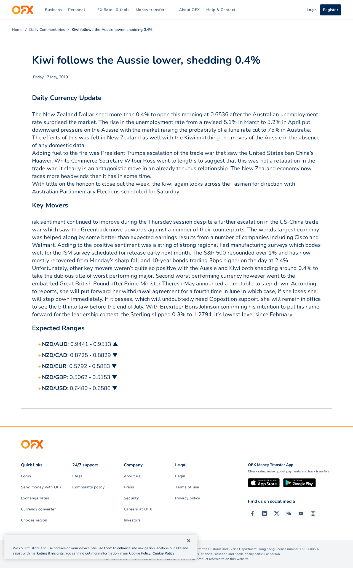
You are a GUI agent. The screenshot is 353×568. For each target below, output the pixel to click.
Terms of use (187, 487)
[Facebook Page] (252, 513)
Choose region (34, 520)
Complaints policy (88, 487)
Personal (76, 9)
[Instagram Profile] (313, 513)
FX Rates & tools (113, 9)
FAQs (77, 476)
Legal (180, 476)
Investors (132, 520)
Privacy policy (187, 498)
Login (26, 476)
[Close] (189, 541)
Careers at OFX (138, 509)
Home (17, 29)
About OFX (189, 9)
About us (132, 476)
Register (330, 9)
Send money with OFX (41, 487)
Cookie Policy (163, 553)
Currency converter (38, 509)
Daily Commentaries (47, 29)
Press (129, 487)
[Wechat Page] (288, 513)
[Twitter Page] (276, 513)
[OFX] (22, 10)
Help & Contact (221, 9)
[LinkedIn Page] (264, 513)
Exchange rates (35, 498)
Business (53, 9)
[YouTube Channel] (300, 513)
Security (131, 498)
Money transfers (151, 9)
